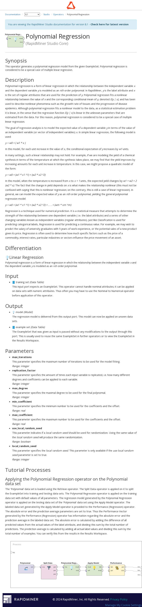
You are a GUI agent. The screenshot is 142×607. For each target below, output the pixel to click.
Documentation (12, 14)
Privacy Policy (118, 599)
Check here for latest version (109, 24)
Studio (46, 14)
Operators (58, 14)
